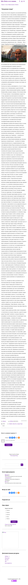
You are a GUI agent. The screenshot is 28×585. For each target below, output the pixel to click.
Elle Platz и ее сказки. (8, 1)
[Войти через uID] (10, 438)
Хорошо (8, 512)
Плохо (8, 516)
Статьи (6, 4)
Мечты (6, 481)
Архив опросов (13, 524)
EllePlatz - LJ (7, 556)
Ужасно (8, 518)
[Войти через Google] (17, 438)
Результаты (7, 524)
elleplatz (10, 423)
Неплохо (8, 514)
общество (15, 423)
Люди (21, 423)
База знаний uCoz (8, 563)
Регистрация (12, 455)
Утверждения (7, 477)
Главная (2, 4)
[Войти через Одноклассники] (19, 438)
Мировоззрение (12, 4)
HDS (6, 561)
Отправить (8, 445)
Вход (17, 455)
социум (18, 423)
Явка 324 (6, 559)
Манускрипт (7, 558)
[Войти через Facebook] (14, 438)
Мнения (16, 4)
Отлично (8, 510)
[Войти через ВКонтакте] (12, 438)
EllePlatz (11, 421)
